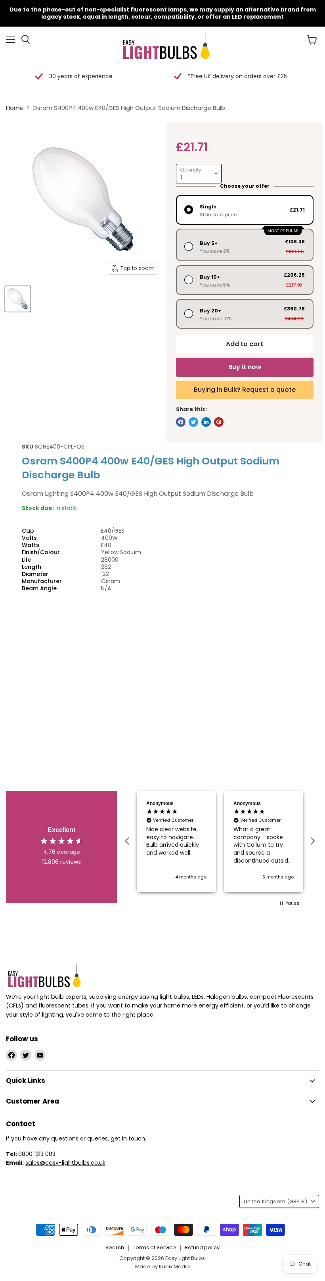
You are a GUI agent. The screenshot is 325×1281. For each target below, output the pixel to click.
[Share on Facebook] (180, 422)
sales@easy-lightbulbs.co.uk (65, 1163)
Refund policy (202, 1247)
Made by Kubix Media (162, 1266)
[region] (220, 841)
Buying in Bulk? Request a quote (245, 389)
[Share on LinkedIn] (206, 422)
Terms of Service (154, 1247)
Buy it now (244, 367)
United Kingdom (275, 1201)
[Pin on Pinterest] (219, 422)
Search (114, 1247)
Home (15, 107)
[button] (127, 841)
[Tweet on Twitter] (193, 422)
